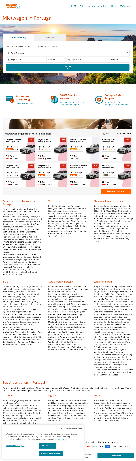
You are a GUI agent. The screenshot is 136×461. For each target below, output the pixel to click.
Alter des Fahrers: (46, 46)
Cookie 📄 (62, 439)
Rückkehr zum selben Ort (18, 46)
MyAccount (125, 6)
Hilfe (113, 6)
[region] (43, 442)
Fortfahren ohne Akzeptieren (71, 428)
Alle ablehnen (48, 446)
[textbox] (67, 53)
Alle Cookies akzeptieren (51, 453)
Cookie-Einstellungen (15, 445)
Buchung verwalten (97, 6)
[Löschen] (127, 53)
